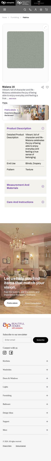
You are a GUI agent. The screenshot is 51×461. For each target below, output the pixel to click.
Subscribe (40, 340)
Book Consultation (33, 303)
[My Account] (35, 9)
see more (12, 98)
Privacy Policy (7, 446)
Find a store (10, 110)
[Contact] (30, 9)
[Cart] (46, 9)
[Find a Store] (41, 9)
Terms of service (21, 446)
